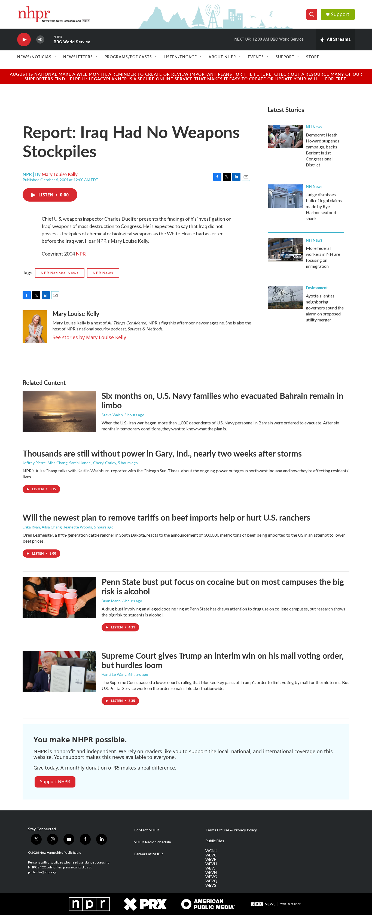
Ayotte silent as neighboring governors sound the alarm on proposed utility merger (325, 307)
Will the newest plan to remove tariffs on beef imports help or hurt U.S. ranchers (166, 517)
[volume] (40, 40)
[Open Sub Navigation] (55, 56)
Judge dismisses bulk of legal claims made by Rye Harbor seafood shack (324, 206)
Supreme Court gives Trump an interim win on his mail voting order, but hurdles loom (223, 660)
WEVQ (211, 881)
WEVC (211, 855)
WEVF (210, 859)
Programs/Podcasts (128, 56)
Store (312, 56)
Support (340, 14)
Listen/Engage (180, 56)
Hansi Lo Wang (114, 674)
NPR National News (60, 272)
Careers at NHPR (148, 854)
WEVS (210, 885)
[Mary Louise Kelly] (35, 326)
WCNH (211, 851)
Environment (317, 287)
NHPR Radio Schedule (152, 842)
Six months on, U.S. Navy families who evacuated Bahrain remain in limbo (222, 400)
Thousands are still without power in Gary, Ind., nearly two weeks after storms (162, 453)
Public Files (214, 841)
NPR (81, 254)
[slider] (49, 39)
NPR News (103, 272)
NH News (314, 126)
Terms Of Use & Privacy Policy (231, 830)
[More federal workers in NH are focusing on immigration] (285, 250)
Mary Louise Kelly (60, 174)
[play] (24, 40)
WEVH (211, 864)
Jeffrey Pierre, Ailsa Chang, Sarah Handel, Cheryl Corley (69, 462)
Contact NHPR (146, 830)
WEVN (211, 872)
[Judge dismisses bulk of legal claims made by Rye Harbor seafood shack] (285, 196)
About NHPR (222, 56)
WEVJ (210, 868)
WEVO (211, 876)
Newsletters (78, 56)
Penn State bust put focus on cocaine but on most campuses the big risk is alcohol (223, 586)
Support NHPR (55, 782)
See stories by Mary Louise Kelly (89, 337)
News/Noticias (34, 56)
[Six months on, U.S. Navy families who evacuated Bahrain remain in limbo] (59, 411)
